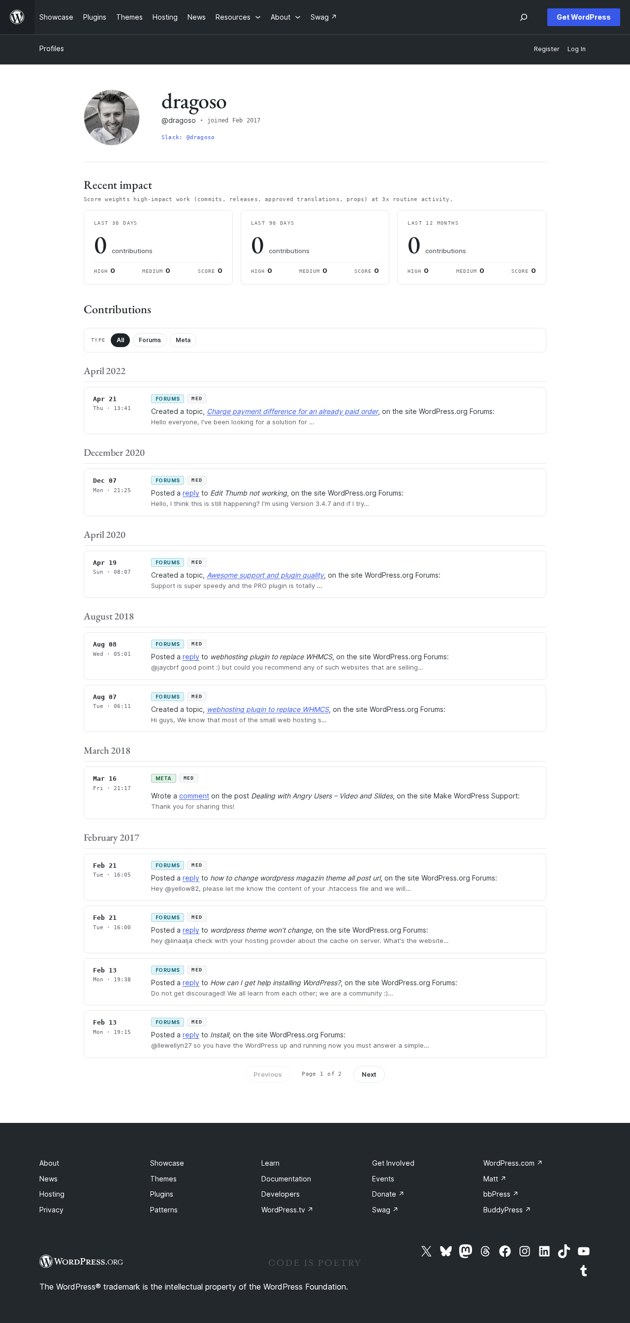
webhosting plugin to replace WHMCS (268, 709)
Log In (576, 49)
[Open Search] (523, 17)
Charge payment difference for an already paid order (292, 411)
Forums (150, 340)
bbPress (501, 1194)
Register (547, 49)
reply (191, 493)
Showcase (167, 1163)
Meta (183, 340)
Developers (280, 1194)
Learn (270, 1163)
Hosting (51, 1194)
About (49, 1163)
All (120, 340)
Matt (494, 1179)
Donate (388, 1194)
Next (369, 1074)
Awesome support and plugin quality (265, 575)
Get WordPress (584, 17)
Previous (267, 1074)
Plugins (161, 1194)
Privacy (51, 1209)
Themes (163, 1179)
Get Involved (393, 1163)
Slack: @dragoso (188, 137)
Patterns (164, 1209)
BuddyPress (507, 1209)
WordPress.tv (287, 1209)
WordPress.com (513, 1163)
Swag (385, 1209)
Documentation (286, 1179)
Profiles (51, 48)
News (48, 1179)
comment (194, 796)
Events (383, 1179)
